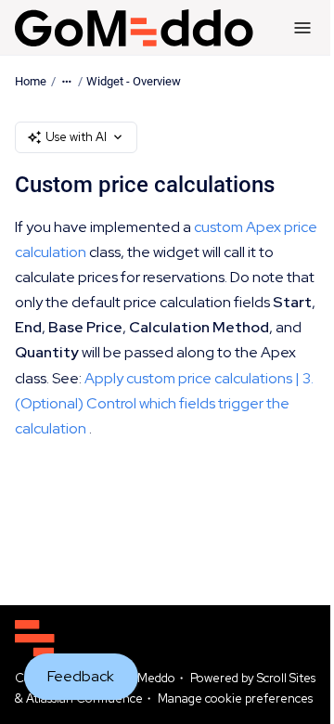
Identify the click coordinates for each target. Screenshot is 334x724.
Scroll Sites (286, 678)
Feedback (80, 676)
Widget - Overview (133, 81)
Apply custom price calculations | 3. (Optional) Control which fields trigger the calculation (164, 403)
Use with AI (76, 137)
